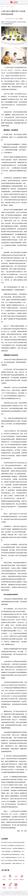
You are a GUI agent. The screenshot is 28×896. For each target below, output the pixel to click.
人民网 (1, 6)
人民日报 (4, 879)
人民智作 (15, 887)
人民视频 (4, 887)
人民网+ (9, 879)
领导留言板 (21, 879)
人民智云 (9, 887)
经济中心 (12, 6)
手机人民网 (15, 879)
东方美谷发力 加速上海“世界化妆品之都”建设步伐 (14, 842)
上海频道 (7, 6)
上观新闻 (21, 18)
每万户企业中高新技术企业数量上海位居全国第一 (13, 860)
